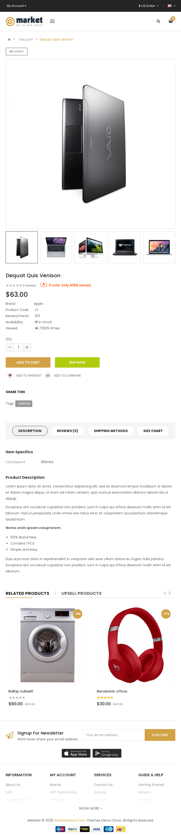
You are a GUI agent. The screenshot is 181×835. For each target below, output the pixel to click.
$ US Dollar (147, 6)
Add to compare (67, 375)
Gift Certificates (63, 792)
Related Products (27, 593)
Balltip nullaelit (20, 691)
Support (100, 799)
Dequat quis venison (56, 39)
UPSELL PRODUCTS (82, 593)
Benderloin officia (112, 691)
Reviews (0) (67, 430)
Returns (100, 792)
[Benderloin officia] (134, 645)
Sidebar (18, 51)
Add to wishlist (28, 375)
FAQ (9, 792)
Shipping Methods (111, 430)
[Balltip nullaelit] (46, 645)
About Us (13, 784)
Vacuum (26, 39)
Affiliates (57, 799)
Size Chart (153, 430)
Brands (55, 784)
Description (29, 430)
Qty (9, 339)
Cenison (24, 404)
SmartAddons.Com (70, 820)
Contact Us (103, 784)
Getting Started (151, 784)
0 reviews (29, 285)
